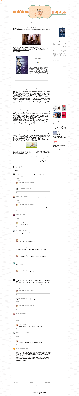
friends (56, 22)
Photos (54, 57)
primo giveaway (41, 156)
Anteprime (64, 43)
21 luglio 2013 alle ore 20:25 (24, 332)
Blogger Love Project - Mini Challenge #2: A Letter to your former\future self (61, 132)
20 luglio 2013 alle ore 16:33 (27, 262)
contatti (27, 22)
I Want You (58, 49)
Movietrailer (54, 54)
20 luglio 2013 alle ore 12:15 (23, 173)
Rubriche (61, 59)
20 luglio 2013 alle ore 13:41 (29, 255)
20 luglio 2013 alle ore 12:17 (24, 196)
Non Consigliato (58, 56)
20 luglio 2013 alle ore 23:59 (29, 305)
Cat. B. (17, 230)
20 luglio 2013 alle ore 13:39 (29, 182)
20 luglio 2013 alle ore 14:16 (26, 188)
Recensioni (25, 167)
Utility (55, 60)
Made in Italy (64, 50)
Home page (32, 382)
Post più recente (16, 382)
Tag (53, 60)
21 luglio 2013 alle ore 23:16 (24, 324)
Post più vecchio (47, 382)
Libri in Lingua (59, 50)
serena (17, 173)
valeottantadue (18, 298)
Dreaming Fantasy (19, 262)
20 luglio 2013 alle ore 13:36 (22, 247)
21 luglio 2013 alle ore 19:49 (23, 313)
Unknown (17, 348)
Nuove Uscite (64, 56)
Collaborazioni (63, 45)
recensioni (37, 22)
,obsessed (17, 332)
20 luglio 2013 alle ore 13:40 (29, 222)
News (58, 55)
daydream (17, 196)
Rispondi (17, 178)
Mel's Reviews (20, 167)
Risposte (18, 180)
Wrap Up (57, 60)
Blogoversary (55, 45)
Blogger (41, 393)
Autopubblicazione (56, 44)
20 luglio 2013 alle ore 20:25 (26, 298)
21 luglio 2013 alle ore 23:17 (24, 340)
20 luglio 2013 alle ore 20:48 (29, 270)
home (23, 22)
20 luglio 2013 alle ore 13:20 (23, 214)
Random (64, 57)
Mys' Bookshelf (60, 54)
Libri (17, 167)
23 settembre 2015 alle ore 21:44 (24, 348)
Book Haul (59, 45)
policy (32, 22)
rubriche (43, 22)
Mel (19, 324)
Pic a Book (58, 57)
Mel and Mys (21, 182)
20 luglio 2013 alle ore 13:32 (23, 230)
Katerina (17, 313)
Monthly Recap (62, 53)
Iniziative (62, 49)
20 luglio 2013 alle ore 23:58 (29, 290)
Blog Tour (64, 44)
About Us (56, 43)
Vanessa (17, 214)
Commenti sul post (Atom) (33, 385)
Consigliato (55, 46)
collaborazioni (50, 22)
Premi (61, 57)
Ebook (61, 46)
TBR (65, 59)
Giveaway (58, 47)
